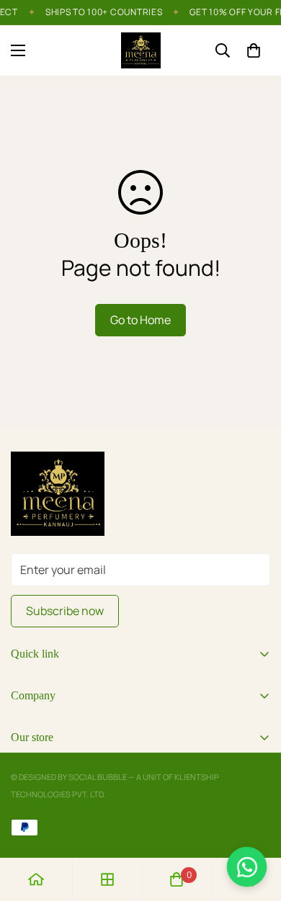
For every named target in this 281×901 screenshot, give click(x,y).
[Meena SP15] (141, 50)
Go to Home (140, 320)
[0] (253, 50)
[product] (36, 879)
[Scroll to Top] (255, 824)
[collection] (107, 879)
